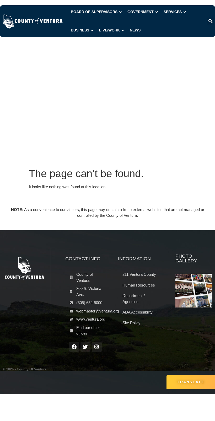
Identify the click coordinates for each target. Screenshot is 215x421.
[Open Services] (185, 12)
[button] (210, 21)
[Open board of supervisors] (120, 12)
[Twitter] (85, 347)
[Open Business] (92, 30)
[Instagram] (97, 347)
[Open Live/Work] (123, 30)
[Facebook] (74, 347)
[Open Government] (157, 12)
